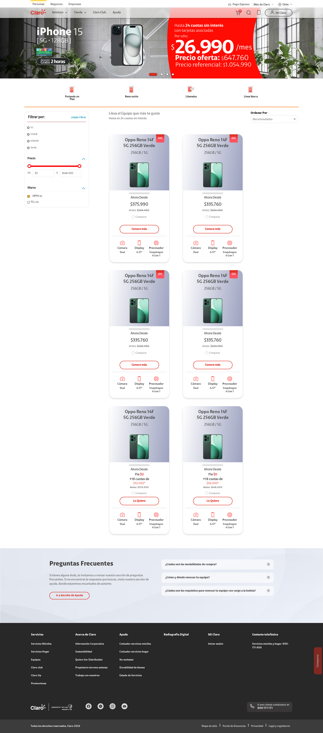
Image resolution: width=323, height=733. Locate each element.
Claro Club (99, 12)
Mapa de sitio (209, 726)
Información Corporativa (89, 644)
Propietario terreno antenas (91, 667)
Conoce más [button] (139, 229)
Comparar (141, 217)
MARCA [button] (31, 187)
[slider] (29, 166)
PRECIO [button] (31, 158)
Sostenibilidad (83, 652)
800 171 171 (265, 708)
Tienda (78, 12)
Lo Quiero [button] (139, 500)
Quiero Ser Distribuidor (89, 660)
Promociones (38, 683)
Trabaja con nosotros (87, 675)
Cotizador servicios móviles (135, 644)
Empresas (75, 4)
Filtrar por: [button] (36, 117)
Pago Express (241, 4)
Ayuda (117, 12)
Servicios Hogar (40, 652)
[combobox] (274, 119)
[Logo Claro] (38, 11)
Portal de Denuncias (234, 726)
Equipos (35, 660)
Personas (38, 4)
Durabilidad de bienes (132, 667)
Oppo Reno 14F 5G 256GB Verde (139, 143)
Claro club (37, 667)
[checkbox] (55, 196)
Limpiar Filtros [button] (78, 117)
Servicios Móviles (41, 644)
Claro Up (36, 675)
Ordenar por (259, 113)
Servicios (57, 12)
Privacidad (257, 726)
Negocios (56, 4)
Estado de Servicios (130, 675)
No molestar (126, 660)
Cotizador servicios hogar (134, 652)
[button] (237, 12)
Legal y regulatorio (279, 726)
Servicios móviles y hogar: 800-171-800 (270, 646)
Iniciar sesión (215, 644)
